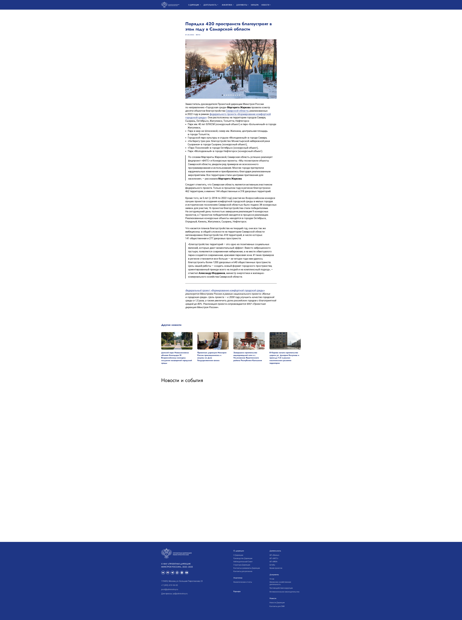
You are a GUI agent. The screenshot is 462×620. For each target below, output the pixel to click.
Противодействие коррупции (281, 588)
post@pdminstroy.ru (169, 589)
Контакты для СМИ (277, 606)
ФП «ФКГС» (274, 558)
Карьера (255, 5)
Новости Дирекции (277, 603)
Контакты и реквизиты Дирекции (246, 568)
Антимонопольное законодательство (284, 592)
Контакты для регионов (242, 571)
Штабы (272, 565)
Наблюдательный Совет (243, 562)
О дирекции (193, 5)
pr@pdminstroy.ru (180, 593)
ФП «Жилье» (274, 555)
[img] (168, 572)
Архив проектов (276, 568)
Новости (265, 5)
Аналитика (227, 5)
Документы (241, 5)
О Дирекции (238, 555)
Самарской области (237, 110)
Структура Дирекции (241, 565)
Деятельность (210, 5)
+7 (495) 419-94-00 (169, 585)
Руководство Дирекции (242, 558)
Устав (272, 579)
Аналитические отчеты (242, 582)
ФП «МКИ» (274, 562)
